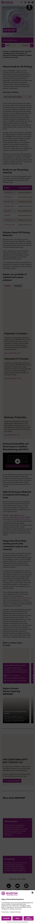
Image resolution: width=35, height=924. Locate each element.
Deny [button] (17, 918)
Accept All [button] (6, 918)
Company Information (15, 912)
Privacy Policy (5, 912)
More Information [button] (28, 918)
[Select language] (32, 893)
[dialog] (17, 907)
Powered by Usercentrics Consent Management (17, 922)
